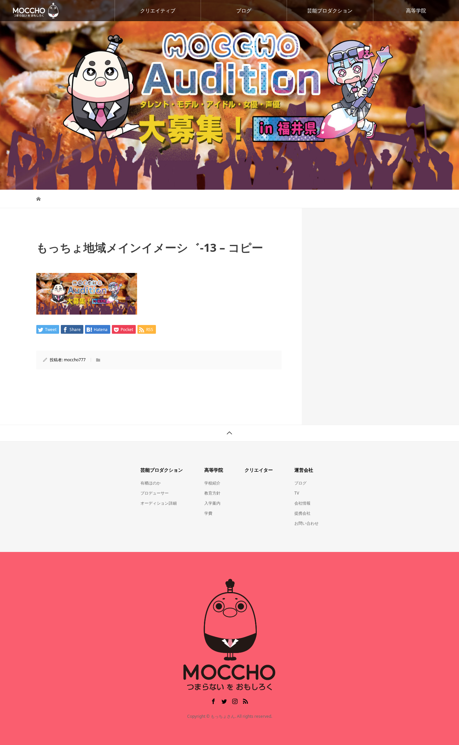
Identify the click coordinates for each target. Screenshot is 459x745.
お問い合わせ (306, 523)
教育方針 (212, 493)
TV (296, 493)
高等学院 (416, 10)
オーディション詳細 (158, 503)
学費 (208, 513)
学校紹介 (212, 483)
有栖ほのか (150, 483)
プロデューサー (154, 493)
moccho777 (75, 360)
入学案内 (212, 503)
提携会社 (302, 513)
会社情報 (302, 503)
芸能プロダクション (329, 10)
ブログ (243, 10)
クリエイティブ (157, 10)
